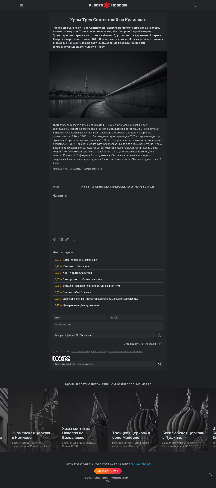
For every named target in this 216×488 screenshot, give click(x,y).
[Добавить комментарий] (210, 474)
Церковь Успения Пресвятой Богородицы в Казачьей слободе (96, 298)
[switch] (161, 344)
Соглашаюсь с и (99, 351)
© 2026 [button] (108, 477)
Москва (58, 168)
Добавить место (108, 471)
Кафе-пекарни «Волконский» (76, 259)
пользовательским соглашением (125, 351)
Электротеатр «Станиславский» (78, 279)
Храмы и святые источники (88, 168)
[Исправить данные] (67, 239)
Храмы (68, 168)
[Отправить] (160, 364)
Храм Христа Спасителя (73, 272)
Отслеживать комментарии (140, 343)
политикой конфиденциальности (88, 351)
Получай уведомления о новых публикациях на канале (108, 463)
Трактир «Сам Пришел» (73, 292)
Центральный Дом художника (77, 305)
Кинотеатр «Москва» (72, 266)
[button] (54, 239)
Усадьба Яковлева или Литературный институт (87, 285)
